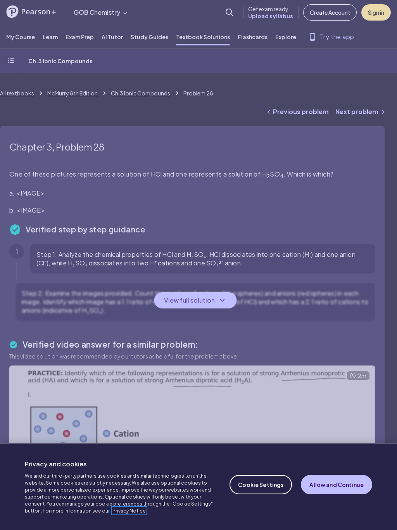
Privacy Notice (129, 511)
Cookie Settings (260, 484)
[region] (198, 486)
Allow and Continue (336, 484)
